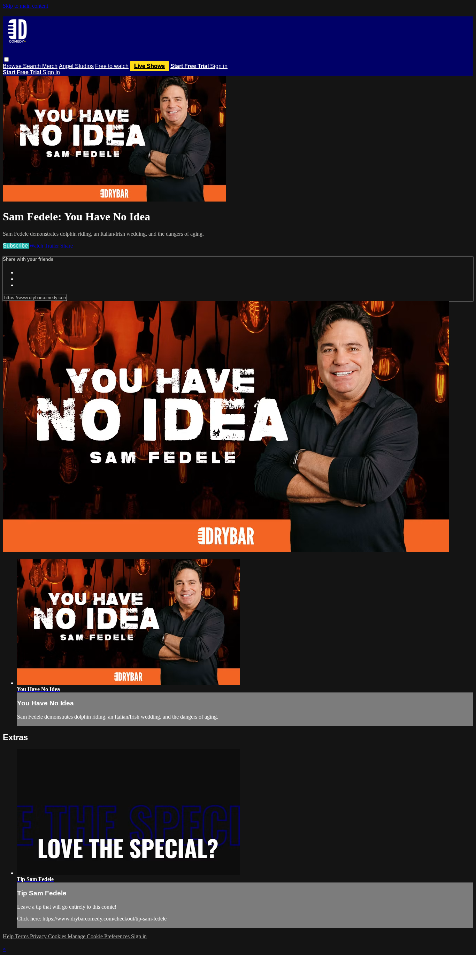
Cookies (58, 936)
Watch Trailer (44, 246)
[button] (6, 59)
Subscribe (16, 246)
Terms (22, 936)
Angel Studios (76, 66)
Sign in (219, 66)
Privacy (39, 936)
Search (32, 66)
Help (9, 936)
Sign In (51, 72)
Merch (49, 66)
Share (66, 246)
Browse (13, 66)
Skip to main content (25, 6)
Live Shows (149, 66)
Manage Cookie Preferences (99, 936)
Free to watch (112, 66)
